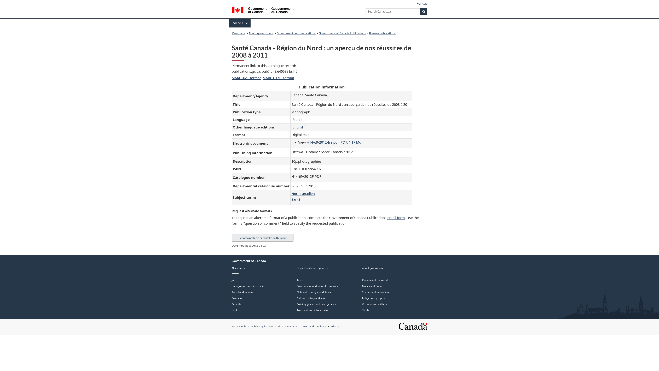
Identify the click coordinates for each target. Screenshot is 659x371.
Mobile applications (262, 326)
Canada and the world (375, 280)
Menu (238, 23)
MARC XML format (246, 78)
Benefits (236, 304)
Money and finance (373, 286)
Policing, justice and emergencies (316, 304)
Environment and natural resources (317, 286)
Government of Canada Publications (342, 33)
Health (235, 310)
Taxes (300, 280)
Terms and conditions (314, 326)
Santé (295, 199)
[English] (298, 127)
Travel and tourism (242, 292)
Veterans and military (374, 304)
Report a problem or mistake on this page (263, 237)
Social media (239, 326)
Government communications (296, 33)
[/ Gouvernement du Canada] (262, 10)
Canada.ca (238, 33)
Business (237, 298)
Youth (365, 310)
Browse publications (382, 33)
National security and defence (314, 292)
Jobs (234, 280)
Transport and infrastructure (313, 310)
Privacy (335, 326)
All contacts (238, 268)
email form (396, 217)
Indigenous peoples (373, 298)
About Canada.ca (287, 326)
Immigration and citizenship (248, 286)
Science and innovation (375, 292)
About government (261, 33)
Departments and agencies (312, 268)
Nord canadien (303, 193)
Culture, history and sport (312, 298)
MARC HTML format (278, 78)
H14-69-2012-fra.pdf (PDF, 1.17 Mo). (335, 142)
